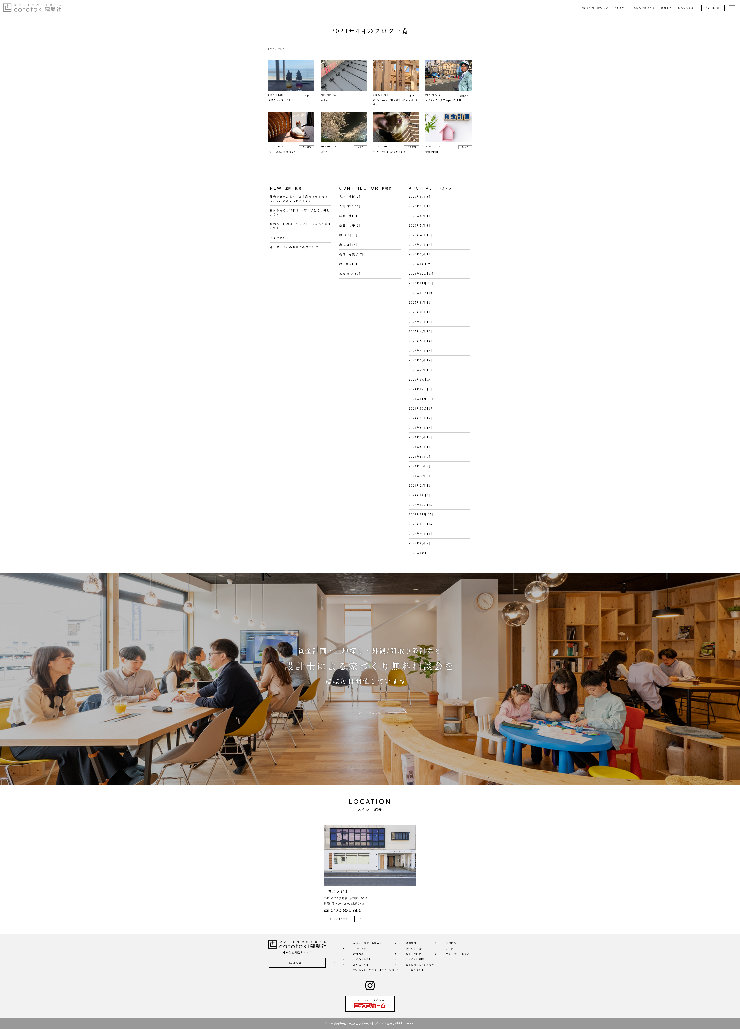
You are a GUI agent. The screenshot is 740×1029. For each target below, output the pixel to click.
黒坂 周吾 (464, 95)
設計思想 (358, 953)
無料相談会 (713, 7)
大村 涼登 (307, 147)
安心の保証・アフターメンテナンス (373, 970)
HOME (271, 49)
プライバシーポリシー (459, 953)
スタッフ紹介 (413, 953)
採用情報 (451, 943)
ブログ (450, 948)
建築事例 (666, 7)
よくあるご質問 (415, 959)
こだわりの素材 (362, 959)
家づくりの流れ (415, 948)
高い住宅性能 (361, 964)
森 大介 (465, 147)
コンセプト (620, 7)
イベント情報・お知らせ (593, 7)
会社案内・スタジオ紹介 (420, 964)
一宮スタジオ (416, 970)
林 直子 (307, 95)
